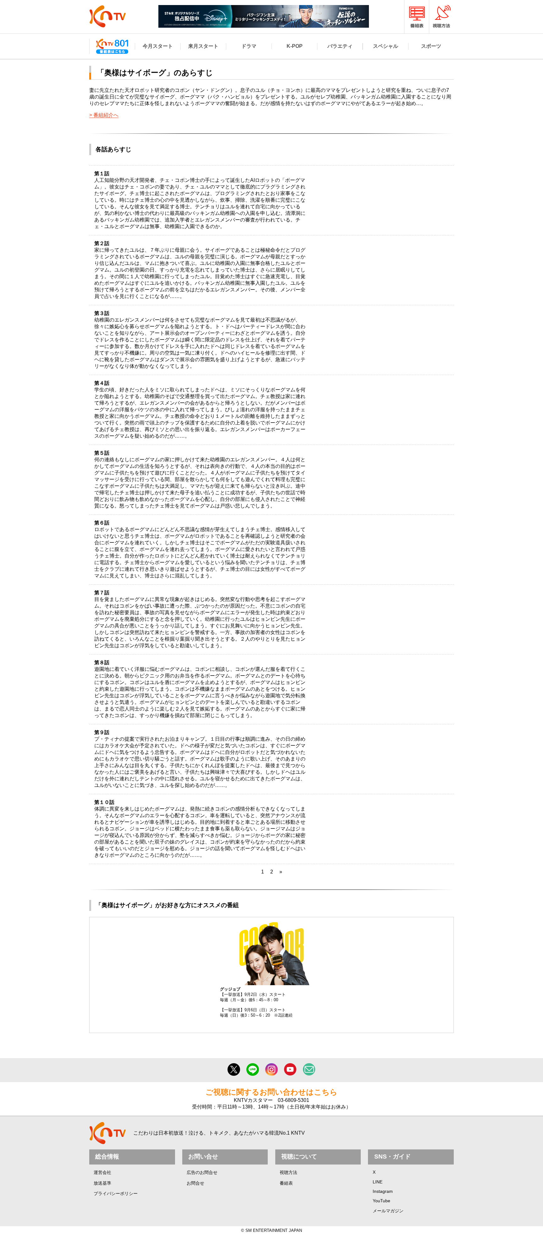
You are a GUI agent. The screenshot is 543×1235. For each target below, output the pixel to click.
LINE (377, 1181)
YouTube (381, 1200)
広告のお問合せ (202, 1172)
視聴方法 (288, 1172)
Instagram (383, 1191)
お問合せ (195, 1183)
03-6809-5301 (293, 1100)
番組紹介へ (105, 115)
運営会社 (102, 1172)
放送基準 (102, 1183)
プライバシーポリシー (116, 1193)
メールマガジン (388, 1210)
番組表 (286, 1183)
